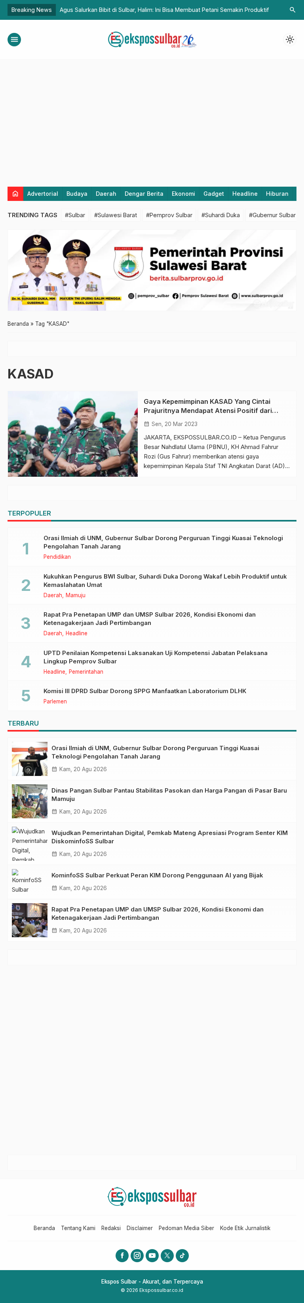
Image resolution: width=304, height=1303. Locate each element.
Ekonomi (183, 193)
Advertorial (42, 193)
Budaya (76, 193)
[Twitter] (167, 1255)
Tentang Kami (78, 1228)
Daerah (106, 193)
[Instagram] (137, 1255)
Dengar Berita (144, 193)
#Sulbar (75, 215)
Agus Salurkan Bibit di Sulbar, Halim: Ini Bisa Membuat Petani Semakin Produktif (164, 9)
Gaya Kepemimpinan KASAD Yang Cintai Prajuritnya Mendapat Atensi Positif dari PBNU (208, 410)
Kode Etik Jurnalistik (245, 1228)
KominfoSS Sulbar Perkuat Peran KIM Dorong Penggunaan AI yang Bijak (157, 875)
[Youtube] (152, 1255)
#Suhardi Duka (220, 215)
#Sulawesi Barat (115, 215)
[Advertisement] (152, 119)
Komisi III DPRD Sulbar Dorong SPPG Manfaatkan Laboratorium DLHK (145, 691)
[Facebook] (122, 1255)
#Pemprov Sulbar (169, 215)
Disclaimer (140, 1228)
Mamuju (76, 595)
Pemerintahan (86, 672)
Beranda (44, 1228)
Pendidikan (57, 557)
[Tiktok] (182, 1255)
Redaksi (111, 1228)
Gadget (213, 193)
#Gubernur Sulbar (272, 215)
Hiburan (277, 193)
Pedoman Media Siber (186, 1228)
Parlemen (55, 702)
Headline (245, 193)
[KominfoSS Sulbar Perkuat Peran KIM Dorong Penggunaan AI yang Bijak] (30, 882)
